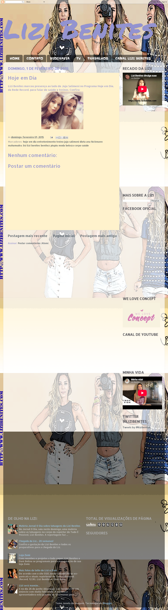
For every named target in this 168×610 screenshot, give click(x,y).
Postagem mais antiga (98, 236)
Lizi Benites (78, 28)
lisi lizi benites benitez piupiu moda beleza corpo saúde (56, 145)
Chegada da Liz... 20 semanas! (36, 540)
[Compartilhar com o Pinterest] (67, 137)
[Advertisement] (141, 149)
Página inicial (64, 236)
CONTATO (35, 58)
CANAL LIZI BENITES (133, 58)
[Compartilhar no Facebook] (64, 137)
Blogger (107, 603)
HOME (15, 58)
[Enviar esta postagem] (51, 136)
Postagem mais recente (27, 236)
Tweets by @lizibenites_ (137, 427)
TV (79, 58)
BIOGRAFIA (60, 58)
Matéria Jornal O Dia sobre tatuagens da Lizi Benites (49, 525)
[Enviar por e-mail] (57, 137)
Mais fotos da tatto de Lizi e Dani (38, 570)
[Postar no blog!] (59, 137)
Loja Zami (24, 554)
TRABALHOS (98, 58)
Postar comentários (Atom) (33, 243)
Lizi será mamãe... (29, 585)
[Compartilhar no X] (62, 137)
